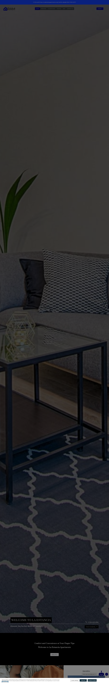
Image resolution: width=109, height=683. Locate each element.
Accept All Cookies (92, 680)
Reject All (83, 680)
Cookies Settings (74, 680)
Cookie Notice (5, 681)
